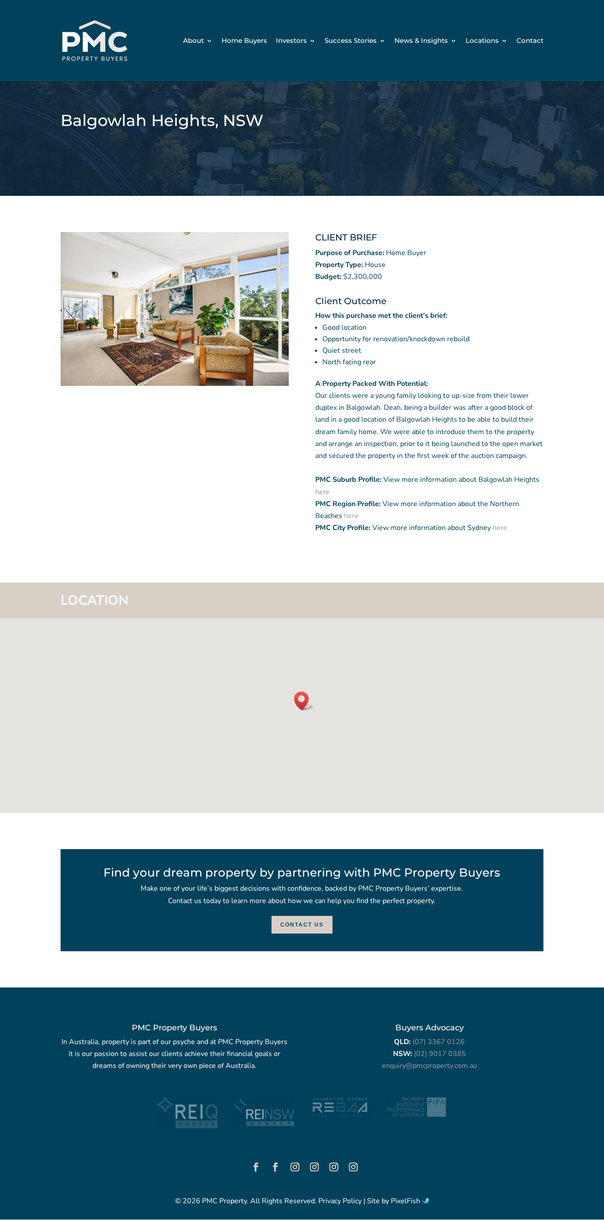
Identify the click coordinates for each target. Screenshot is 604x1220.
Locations (482, 41)
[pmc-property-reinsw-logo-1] (263, 1126)
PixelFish (406, 1201)
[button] (304, 700)
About (193, 41)
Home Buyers (244, 41)
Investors (291, 41)
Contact (529, 41)
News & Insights (421, 41)
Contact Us (302, 925)
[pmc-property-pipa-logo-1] (416, 1116)
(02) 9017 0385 (440, 1054)
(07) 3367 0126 (439, 1042)
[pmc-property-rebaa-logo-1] (340, 1116)
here (322, 492)
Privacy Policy (340, 1201)
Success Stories (351, 41)
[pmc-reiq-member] (187, 1126)
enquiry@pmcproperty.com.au (429, 1066)
